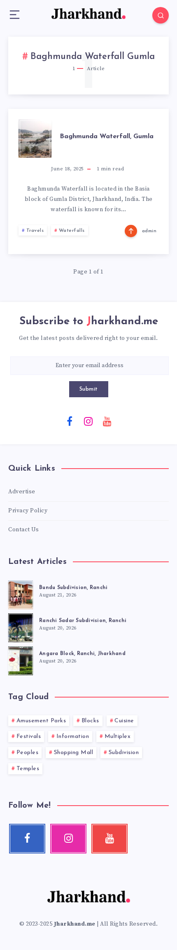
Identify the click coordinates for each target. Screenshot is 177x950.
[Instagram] (88, 421)
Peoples (27, 753)
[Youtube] (107, 421)
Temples (28, 769)
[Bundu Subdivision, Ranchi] (20, 593)
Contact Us (23, 529)
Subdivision (124, 753)
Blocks (90, 721)
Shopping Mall (73, 753)
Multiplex (118, 736)
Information (72, 736)
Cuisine (124, 721)
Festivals (28, 736)
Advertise (21, 491)
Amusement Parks (41, 721)
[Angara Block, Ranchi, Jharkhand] (20, 659)
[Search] (160, 15)
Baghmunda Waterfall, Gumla (107, 136)
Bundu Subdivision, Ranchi (73, 587)
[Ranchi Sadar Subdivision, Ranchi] (20, 626)
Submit (88, 389)
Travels (35, 230)
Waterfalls (72, 230)
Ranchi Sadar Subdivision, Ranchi (82, 620)
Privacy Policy (27, 510)
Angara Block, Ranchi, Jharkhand (82, 653)
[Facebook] (70, 421)
